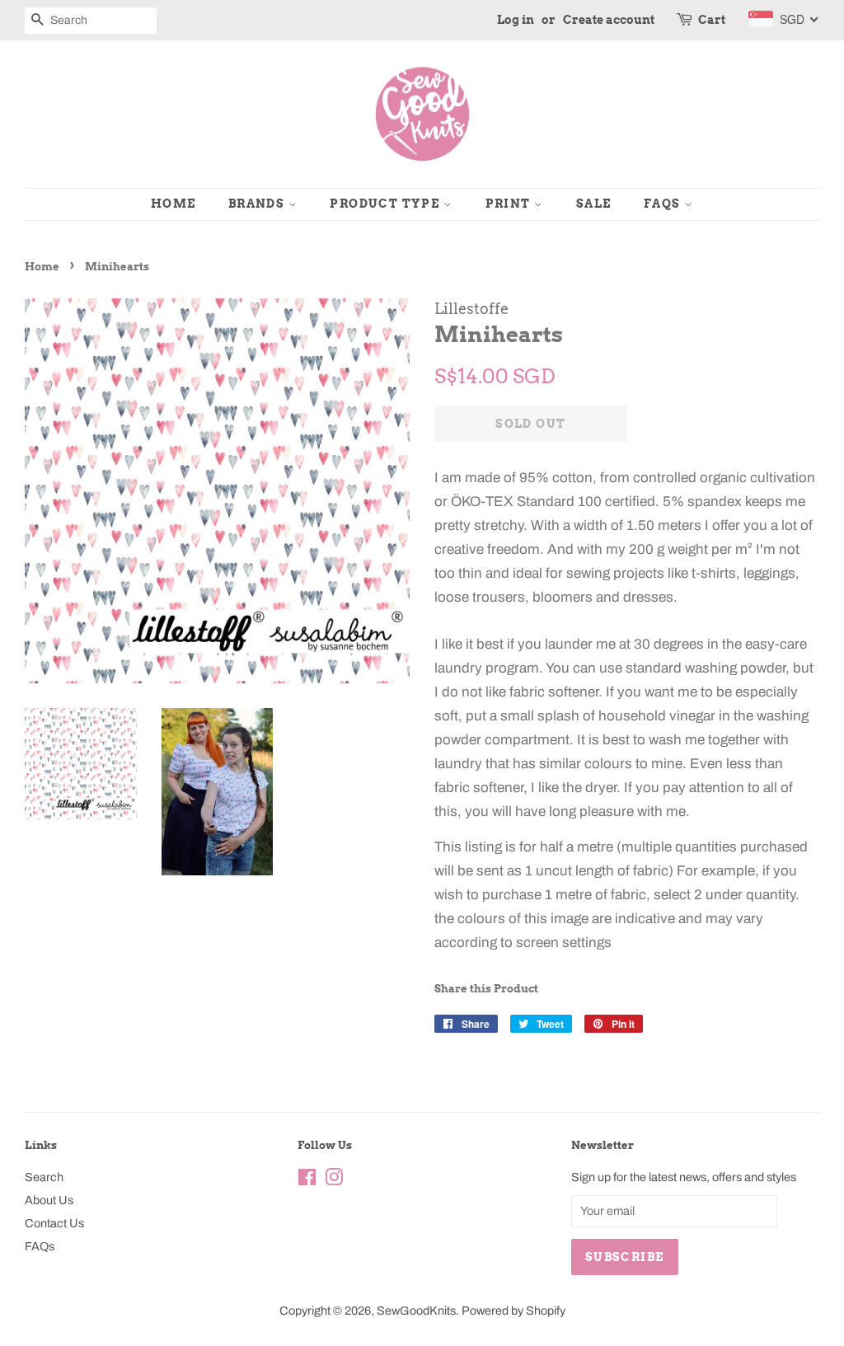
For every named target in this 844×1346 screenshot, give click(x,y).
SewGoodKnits (416, 1310)
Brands (258, 203)
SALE (594, 203)
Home (173, 203)
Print (509, 203)
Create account (608, 19)
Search (44, 1177)
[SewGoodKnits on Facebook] (307, 1180)
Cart (711, 19)
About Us (49, 1200)
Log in (515, 19)
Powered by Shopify (513, 1310)
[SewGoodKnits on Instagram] (334, 1180)
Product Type (386, 203)
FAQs (664, 203)
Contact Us (54, 1223)
